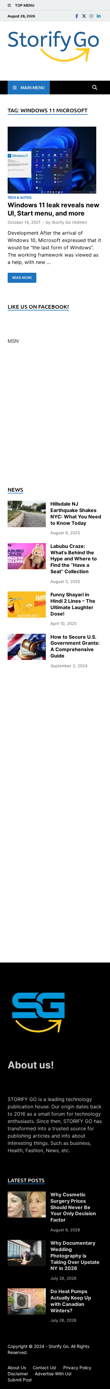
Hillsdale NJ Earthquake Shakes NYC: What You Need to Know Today (75, 513)
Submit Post (20, 1379)
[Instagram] (91, 16)
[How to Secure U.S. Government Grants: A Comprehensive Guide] (27, 637)
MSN (13, 341)
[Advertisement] (55, 419)
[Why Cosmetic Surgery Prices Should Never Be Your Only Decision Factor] (27, 1195)
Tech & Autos (19, 197)
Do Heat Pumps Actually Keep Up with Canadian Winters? (70, 1300)
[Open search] (94, 88)
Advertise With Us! (53, 1373)
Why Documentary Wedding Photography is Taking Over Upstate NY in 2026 (75, 1255)
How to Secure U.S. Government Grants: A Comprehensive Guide (75, 646)
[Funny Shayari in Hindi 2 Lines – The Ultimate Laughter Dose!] (27, 595)
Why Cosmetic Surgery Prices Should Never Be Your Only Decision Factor (73, 1207)
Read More (20, 276)
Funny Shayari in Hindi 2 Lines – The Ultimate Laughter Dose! (72, 603)
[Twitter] (84, 16)
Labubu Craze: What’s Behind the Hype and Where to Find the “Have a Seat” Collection (73, 558)
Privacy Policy (77, 1367)
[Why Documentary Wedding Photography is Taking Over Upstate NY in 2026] (27, 1243)
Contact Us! (44, 1367)
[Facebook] (76, 16)
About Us (17, 1367)
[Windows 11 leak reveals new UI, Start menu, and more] (55, 161)
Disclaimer (18, 1373)
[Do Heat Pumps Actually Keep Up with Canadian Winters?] (27, 1292)
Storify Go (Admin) (69, 222)
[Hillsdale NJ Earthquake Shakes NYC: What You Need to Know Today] (27, 504)
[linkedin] (98, 16)
